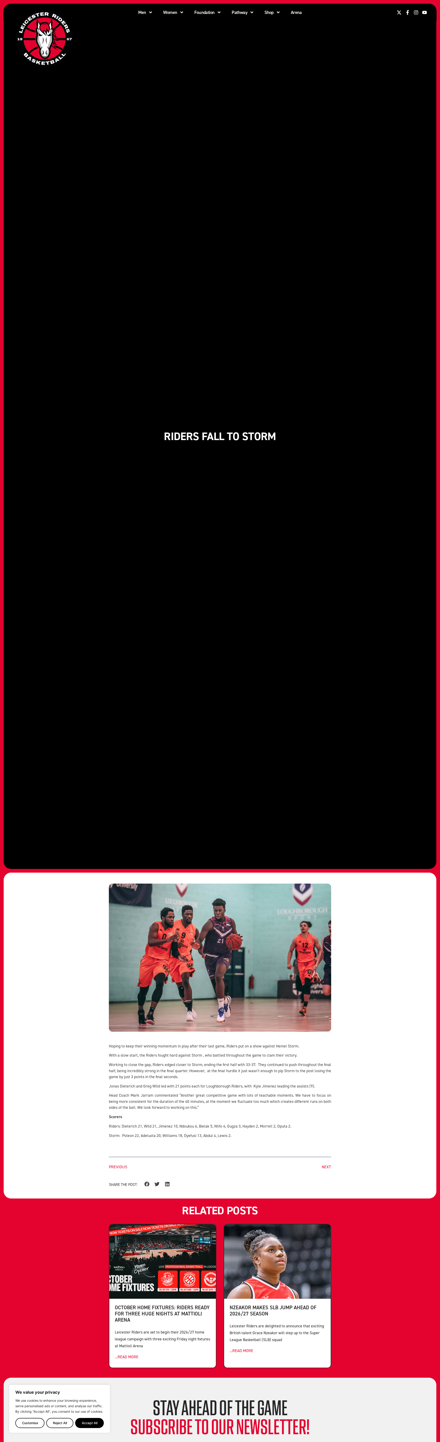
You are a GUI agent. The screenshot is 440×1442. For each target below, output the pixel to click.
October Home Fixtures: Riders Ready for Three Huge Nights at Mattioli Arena (162, 1313)
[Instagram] (416, 12)
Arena (296, 12)
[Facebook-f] (407, 12)
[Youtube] (424, 12)
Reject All (60, 1423)
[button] (146, 1184)
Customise (30, 1423)
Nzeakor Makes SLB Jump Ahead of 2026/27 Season (273, 1310)
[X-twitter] (399, 12)
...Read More (126, 1356)
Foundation (204, 12)
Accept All (89, 1423)
